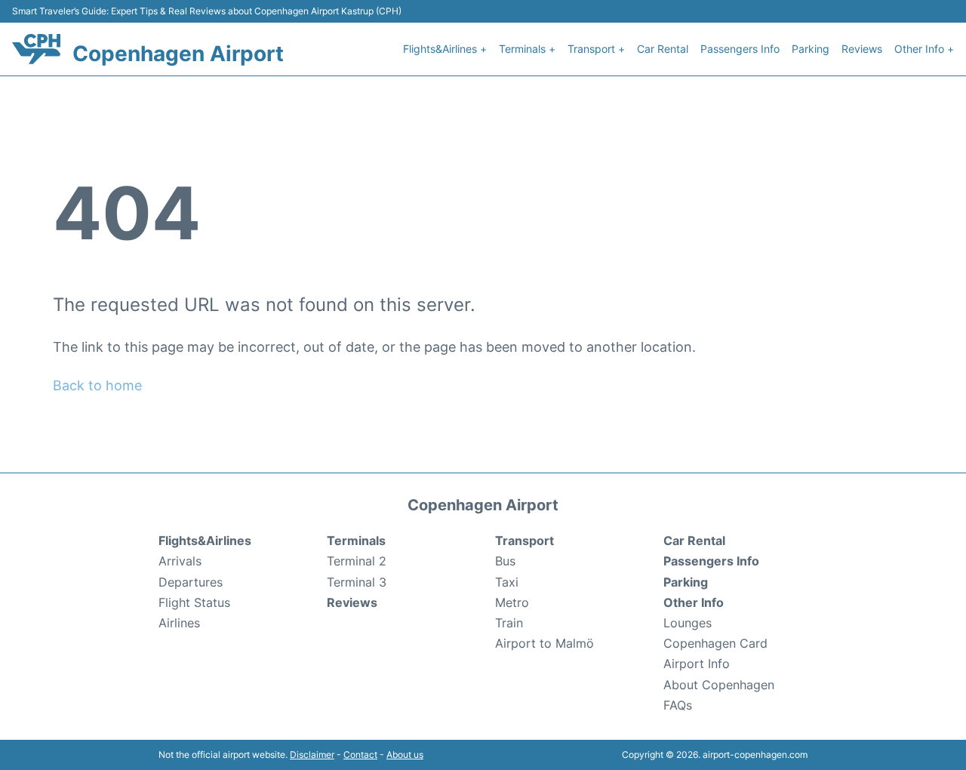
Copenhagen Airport (178, 53)
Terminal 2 (356, 560)
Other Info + (924, 48)
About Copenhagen (718, 684)
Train (509, 622)
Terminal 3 (356, 582)
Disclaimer (312, 754)
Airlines (179, 622)
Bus (505, 560)
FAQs (677, 705)
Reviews (861, 48)
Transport (524, 540)
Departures (190, 582)
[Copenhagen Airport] (36, 49)
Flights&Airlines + (445, 48)
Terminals (356, 540)
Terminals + (527, 48)
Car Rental (662, 48)
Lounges (687, 622)
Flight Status (194, 602)
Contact (360, 754)
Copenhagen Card (715, 643)
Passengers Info (740, 48)
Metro (512, 602)
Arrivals (180, 560)
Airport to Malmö (544, 643)
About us (404, 754)
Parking (810, 48)
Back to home (97, 385)
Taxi (506, 582)
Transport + (596, 48)
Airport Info (696, 663)
